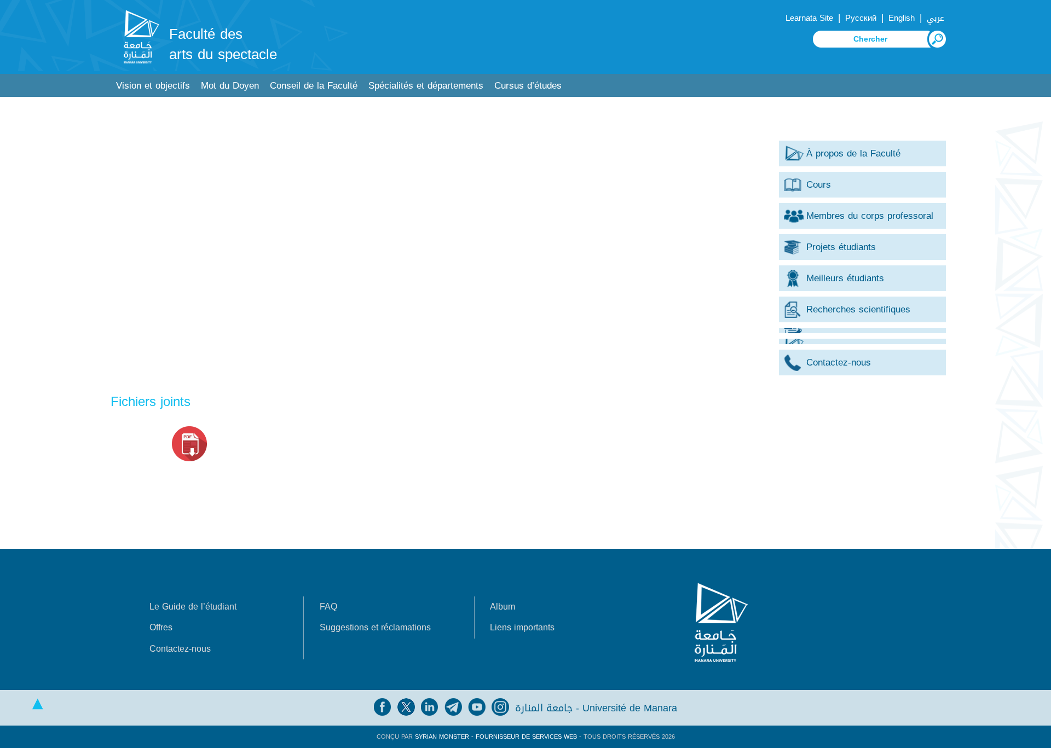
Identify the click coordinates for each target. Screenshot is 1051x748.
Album (502, 606)
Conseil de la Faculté (313, 86)
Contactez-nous (180, 648)
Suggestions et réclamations (375, 627)
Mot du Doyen (230, 86)
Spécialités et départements (425, 86)
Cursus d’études (528, 86)
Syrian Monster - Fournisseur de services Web (496, 737)
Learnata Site (809, 18)
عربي (935, 18)
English (901, 18)
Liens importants (522, 627)
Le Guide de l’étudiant (192, 606)
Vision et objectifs (153, 86)
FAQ (328, 606)
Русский (860, 18)
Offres (160, 627)
